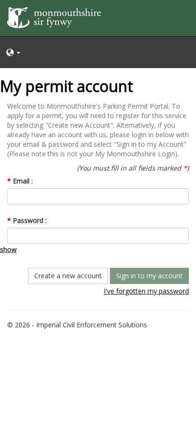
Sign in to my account (149, 275)
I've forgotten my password (146, 290)
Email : (20, 180)
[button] (98, 52)
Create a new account (68, 275)
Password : (27, 220)
